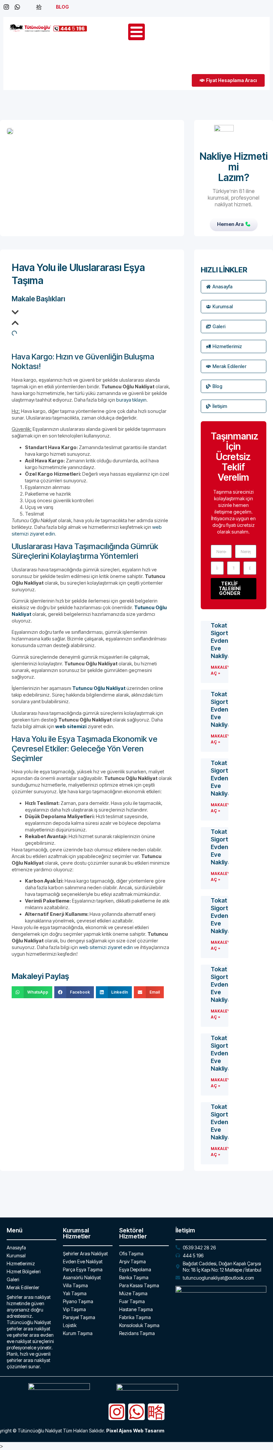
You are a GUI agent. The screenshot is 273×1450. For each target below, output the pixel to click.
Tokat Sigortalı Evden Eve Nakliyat (222, 640)
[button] (92, 313)
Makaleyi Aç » (221, 670)
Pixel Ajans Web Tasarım (135, 1430)
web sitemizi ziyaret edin (106, 947)
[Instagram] (117, 1411)
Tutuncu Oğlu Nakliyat (99, 688)
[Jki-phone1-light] (156, 1411)
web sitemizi (71, 726)
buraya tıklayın (131, 400)
